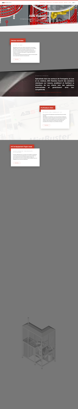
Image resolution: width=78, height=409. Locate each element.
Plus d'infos (16, 59)
